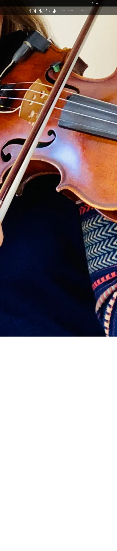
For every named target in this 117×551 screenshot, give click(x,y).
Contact (81, 11)
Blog (86, 11)
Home (62, 11)
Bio (67, 11)
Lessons (73, 11)
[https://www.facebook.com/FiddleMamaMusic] (92, 3)
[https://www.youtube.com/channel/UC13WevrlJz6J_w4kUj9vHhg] (97, 3)
